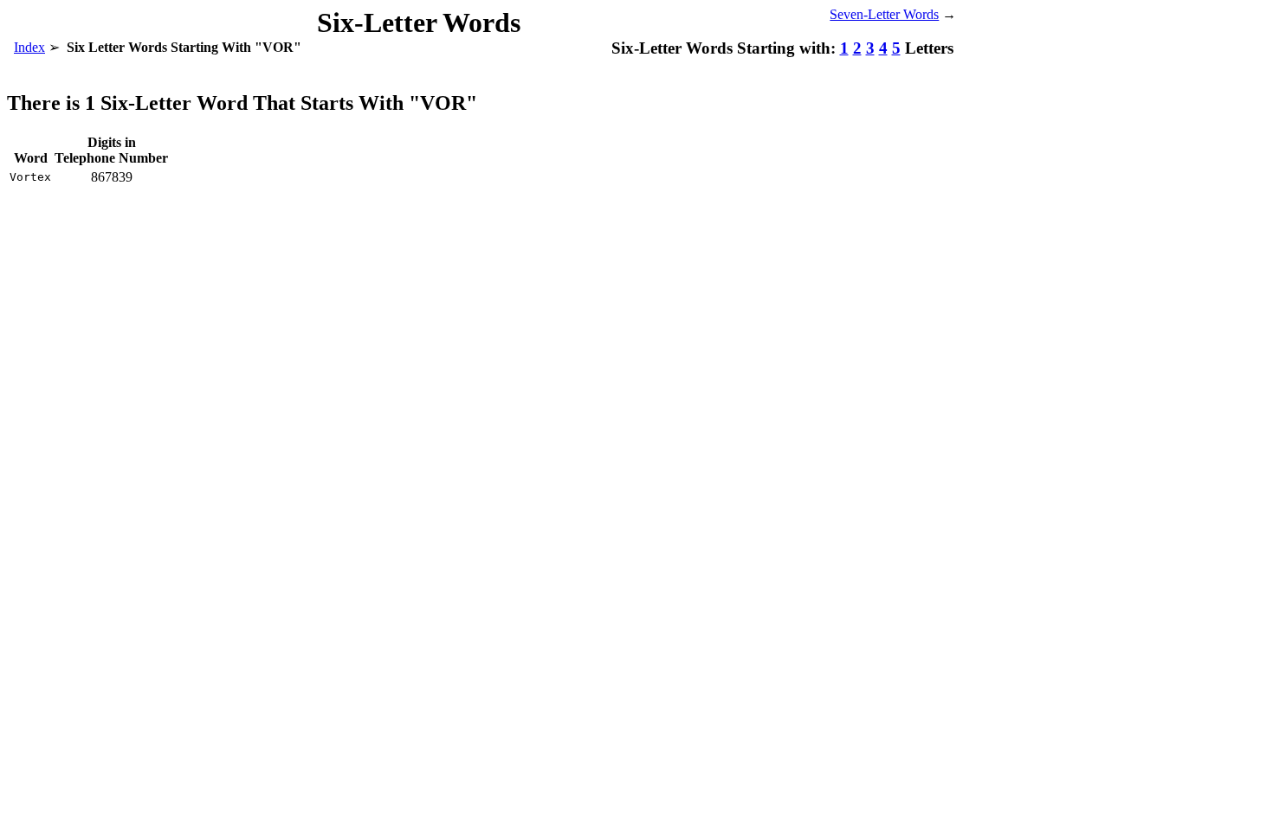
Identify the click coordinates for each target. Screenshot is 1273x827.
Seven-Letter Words (884, 14)
